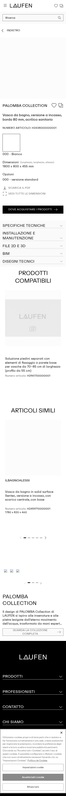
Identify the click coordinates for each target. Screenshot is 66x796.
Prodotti (13, 676)
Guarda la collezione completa (30, 632)
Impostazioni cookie (33, 767)
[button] (60, 18)
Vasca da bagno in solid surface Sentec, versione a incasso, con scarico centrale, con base (29, 496)
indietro (13, 30)
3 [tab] (33, 537)
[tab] (33, 236)
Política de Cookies (37, 760)
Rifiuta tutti (33, 787)
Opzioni (8, 174)
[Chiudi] (61, 732)
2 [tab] (29, 537)
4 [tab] (37, 537)
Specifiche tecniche (24, 225)
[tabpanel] (33, 336)
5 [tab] (41, 537)
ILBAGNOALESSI (17, 480)
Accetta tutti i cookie (33, 777)
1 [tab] (25, 537)
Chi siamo (13, 722)
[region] (33, 761)
